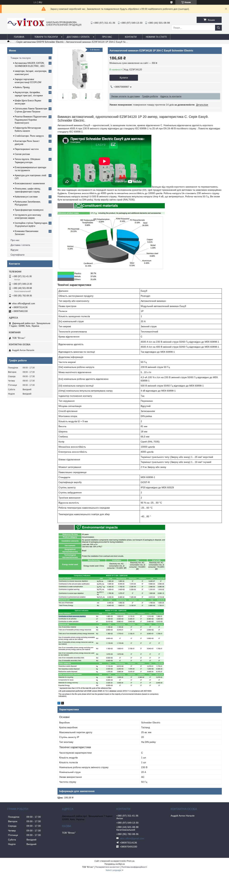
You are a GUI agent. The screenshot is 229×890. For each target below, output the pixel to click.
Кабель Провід (22, 87)
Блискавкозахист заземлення (30, 183)
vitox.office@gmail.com (23, 303)
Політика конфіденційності (134, 867)
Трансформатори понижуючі (29, 210)
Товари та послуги (46, 37)
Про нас (15, 240)
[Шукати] (218, 28)
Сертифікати (17, 254)
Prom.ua (130, 861)
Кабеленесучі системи (26, 196)
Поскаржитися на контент (107, 867)
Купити (124, 77)
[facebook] (59, 703)
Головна (19, 37)
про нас (107, 37)
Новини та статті (156, 37)
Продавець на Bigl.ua (114, 864)
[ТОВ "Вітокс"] (26, 27)
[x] (62, 703)
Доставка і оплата (78, 37)
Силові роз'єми (22, 154)
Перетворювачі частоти (27, 149)
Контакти (130, 37)
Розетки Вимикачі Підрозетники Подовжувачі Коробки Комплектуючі (31, 119)
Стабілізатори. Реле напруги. (29, 136)
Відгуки (14, 249)
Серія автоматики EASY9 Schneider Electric (40, 42)
